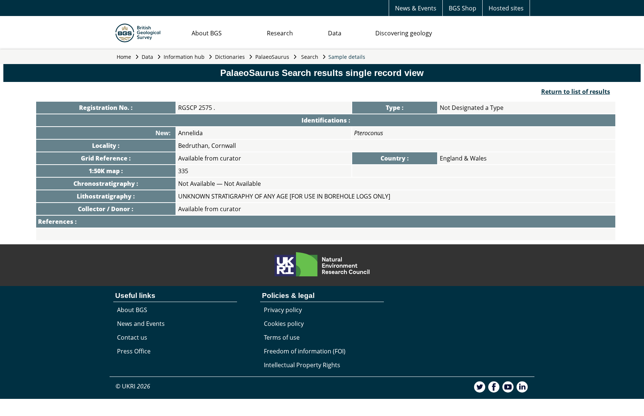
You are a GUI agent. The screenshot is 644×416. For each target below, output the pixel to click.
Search (309, 56)
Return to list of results (575, 92)
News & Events (415, 8)
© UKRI (133, 386)
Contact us (132, 337)
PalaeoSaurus (272, 56)
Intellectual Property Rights (302, 365)
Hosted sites (506, 8)
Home (124, 56)
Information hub (184, 56)
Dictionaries (230, 56)
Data (334, 33)
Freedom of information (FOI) (304, 351)
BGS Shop (462, 8)
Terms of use (282, 337)
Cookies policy (284, 324)
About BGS (207, 33)
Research (280, 33)
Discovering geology (403, 33)
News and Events (141, 324)
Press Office (134, 351)
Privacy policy (283, 310)
